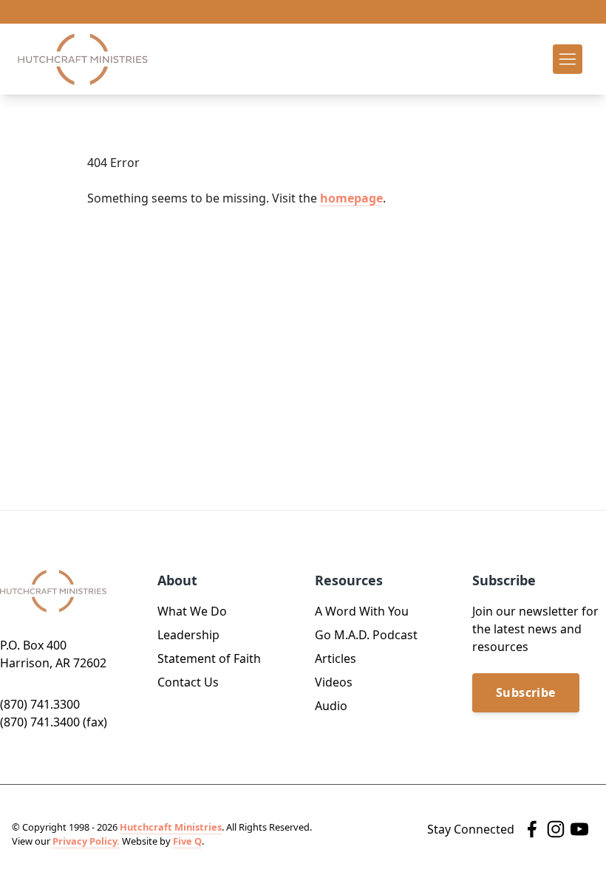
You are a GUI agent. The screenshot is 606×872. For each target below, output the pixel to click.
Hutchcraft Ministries (171, 827)
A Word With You (362, 611)
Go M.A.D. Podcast (366, 635)
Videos (334, 682)
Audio (331, 706)
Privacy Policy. (86, 841)
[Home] (83, 59)
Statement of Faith (209, 658)
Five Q (187, 841)
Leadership (188, 635)
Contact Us (188, 682)
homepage (351, 198)
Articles (335, 658)
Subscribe (526, 692)
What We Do (192, 611)
